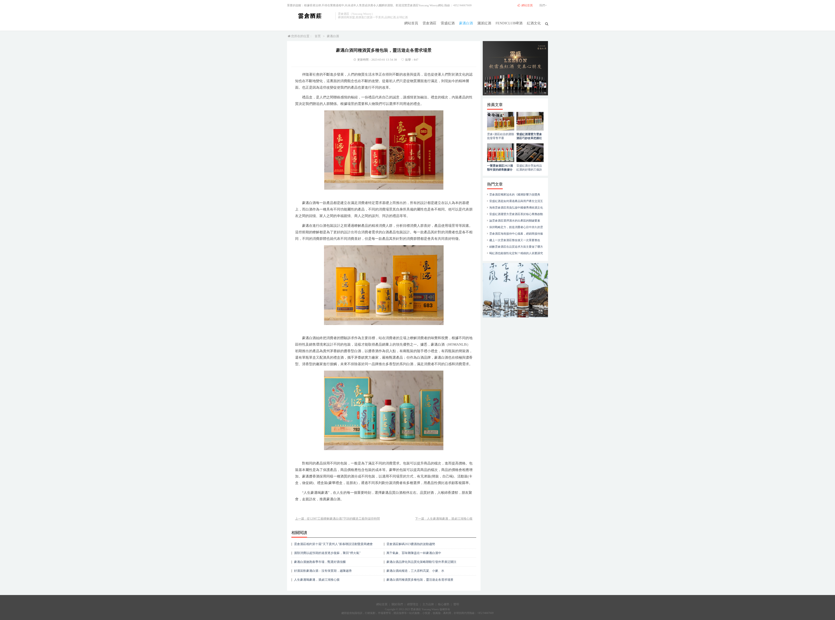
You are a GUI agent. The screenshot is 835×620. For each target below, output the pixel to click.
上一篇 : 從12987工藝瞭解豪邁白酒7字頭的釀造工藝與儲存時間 (337, 518)
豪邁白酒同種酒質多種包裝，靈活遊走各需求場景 (419, 579)
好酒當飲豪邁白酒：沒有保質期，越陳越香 (323, 570)
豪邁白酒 (466, 23)
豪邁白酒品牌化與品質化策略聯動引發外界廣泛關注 (421, 562)
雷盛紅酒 (448, 23)
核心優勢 (443, 604)
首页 (318, 36)
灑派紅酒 (484, 23)
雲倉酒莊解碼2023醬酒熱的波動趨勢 (410, 544)
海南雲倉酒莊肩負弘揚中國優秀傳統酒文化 (516, 207)
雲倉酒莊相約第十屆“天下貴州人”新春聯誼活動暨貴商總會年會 (333, 545)
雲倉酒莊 (429, 23)
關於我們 (397, 604)
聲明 (456, 604)
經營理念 (412, 604)
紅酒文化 (534, 23)
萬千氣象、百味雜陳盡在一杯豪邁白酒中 (413, 553)
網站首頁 (411, 23)
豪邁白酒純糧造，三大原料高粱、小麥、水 (415, 570)
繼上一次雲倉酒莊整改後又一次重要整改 (514, 240)
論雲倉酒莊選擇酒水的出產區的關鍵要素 (514, 220)
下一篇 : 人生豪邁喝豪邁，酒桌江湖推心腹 (444, 518)
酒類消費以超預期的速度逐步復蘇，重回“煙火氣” (327, 553)
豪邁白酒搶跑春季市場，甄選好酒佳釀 (320, 562)
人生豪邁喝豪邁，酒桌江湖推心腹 (317, 579)
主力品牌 (428, 604)
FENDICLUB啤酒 (509, 23)
